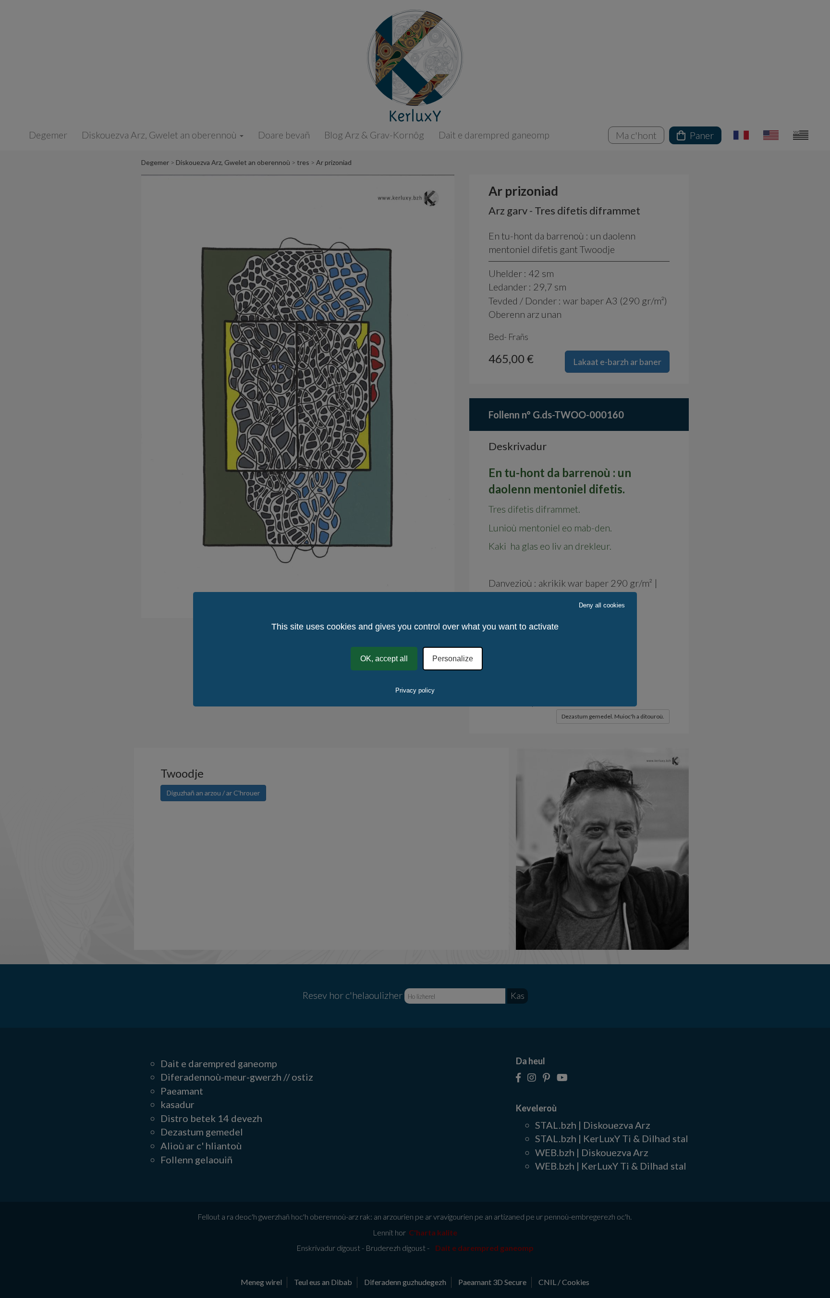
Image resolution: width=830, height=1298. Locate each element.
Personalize (452, 658)
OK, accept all (384, 658)
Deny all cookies (602, 604)
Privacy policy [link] (415, 690)
